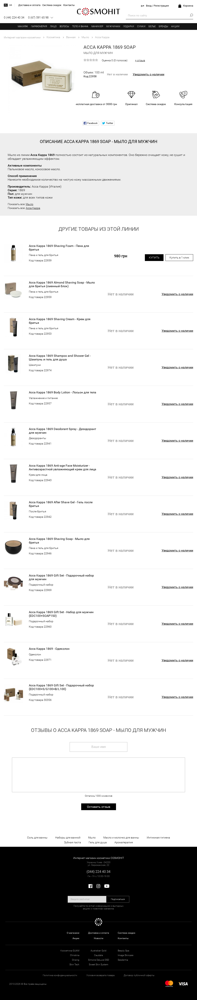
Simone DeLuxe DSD (98, 960)
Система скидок (126, 933)
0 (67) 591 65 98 (38, 17)
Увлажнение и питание (43, 398)
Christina (74, 955)
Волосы (64, 26)
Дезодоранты (37, 438)
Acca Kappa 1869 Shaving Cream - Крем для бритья (59, 320)
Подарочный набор (41, 584)
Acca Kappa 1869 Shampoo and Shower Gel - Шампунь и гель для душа (60, 357)
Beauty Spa (123, 950)
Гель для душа (98, 842)
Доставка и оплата (98, 933)
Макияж (23, 26)
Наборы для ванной (67, 837)
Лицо (53, 26)
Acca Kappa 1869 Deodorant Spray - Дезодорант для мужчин (62, 430)
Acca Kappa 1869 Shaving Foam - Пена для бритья (59, 247)
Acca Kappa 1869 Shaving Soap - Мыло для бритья (59, 540)
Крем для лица (38, 474)
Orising (75, 960)
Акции (175, 26)
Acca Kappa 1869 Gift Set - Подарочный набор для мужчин (61, 577)
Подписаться (118, 899)
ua (10, 5)
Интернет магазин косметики (22, 37)
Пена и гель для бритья (43, 255)
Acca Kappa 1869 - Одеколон (49, 649)
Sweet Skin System (98, 964)
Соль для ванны (37, 837)
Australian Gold (98, 950)
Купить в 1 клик (179, 257)
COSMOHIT (98, 11)
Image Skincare (125, 955)
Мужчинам (113, 26)
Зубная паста (72, 842)
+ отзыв (140, 60)
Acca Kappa (33, 208)
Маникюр (97, 26)
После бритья (37, 511)
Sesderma (123, 960)
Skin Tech (74, 964)
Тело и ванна (80, 26)
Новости (98, 938)
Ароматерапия (123, 842)
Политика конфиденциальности (60, 975)
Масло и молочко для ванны (121, 837)
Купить (154, 257)
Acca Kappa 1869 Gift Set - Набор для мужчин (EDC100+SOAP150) (61, 613)
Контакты (123, 938)
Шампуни (35, 364)
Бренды (163, 26)
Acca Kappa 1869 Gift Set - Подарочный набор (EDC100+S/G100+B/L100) (61, 687)
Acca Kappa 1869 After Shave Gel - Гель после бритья (61, 504)
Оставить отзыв (98, 807)
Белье (152, 26)
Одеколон (35, 654)
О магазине (73, 933)
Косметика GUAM (69, 950)
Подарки (128, 26)
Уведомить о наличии (148, 74)
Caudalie (98, 955)
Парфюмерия (39, 26)
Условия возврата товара (100, 975)
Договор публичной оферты (139, 975)
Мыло (29, 204)
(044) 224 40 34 (98, 872)
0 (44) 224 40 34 (14, 17)
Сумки (141, 26)
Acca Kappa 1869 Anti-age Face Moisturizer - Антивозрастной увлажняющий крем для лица (62, 467)
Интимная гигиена (158, 837)
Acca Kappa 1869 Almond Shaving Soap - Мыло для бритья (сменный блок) (62, 284)
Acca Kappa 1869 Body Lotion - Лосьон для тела (62, 392)
